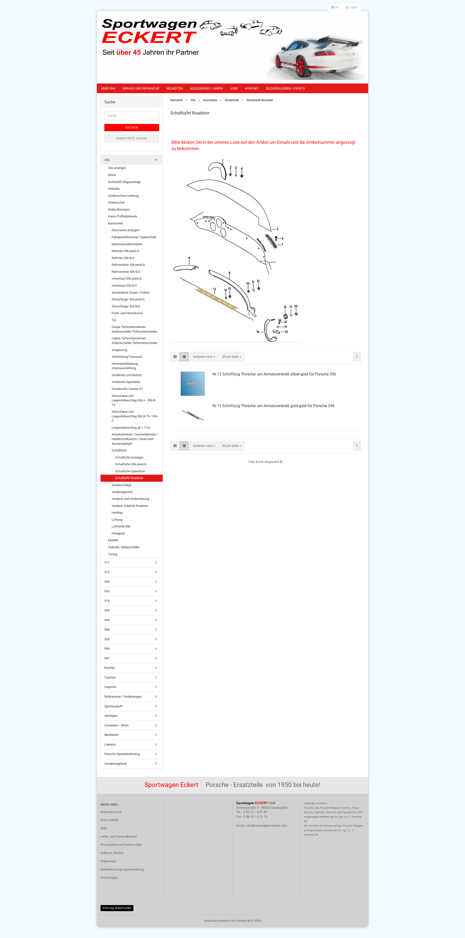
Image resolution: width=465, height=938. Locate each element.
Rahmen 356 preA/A (125, 251)
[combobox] (204, 357)
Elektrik (113, 540)
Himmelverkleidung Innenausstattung (125, 366)
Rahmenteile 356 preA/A (128, 265)
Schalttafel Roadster (129, 478)
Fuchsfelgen (109, 877)
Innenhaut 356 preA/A (126, 278)
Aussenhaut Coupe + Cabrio (130, 292)
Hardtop (117, 512)
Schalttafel (119, 450)
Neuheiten (174, 88)
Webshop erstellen (217, 921)
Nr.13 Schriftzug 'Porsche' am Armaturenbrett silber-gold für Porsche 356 (274, 374)
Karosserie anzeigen (126, 230)
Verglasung (119, 350)
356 (106, 160)
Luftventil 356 (121, 526)
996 (106, 648)
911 (106, 562)
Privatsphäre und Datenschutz (121, 844)
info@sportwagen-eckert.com (266, 825)
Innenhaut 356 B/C (124, 285)
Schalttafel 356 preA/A (130, 464)
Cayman (110, 677)
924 (106, 610)
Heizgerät (118, 533)
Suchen (131, 127)
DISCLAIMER (109, 820)
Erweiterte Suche (131, 138)
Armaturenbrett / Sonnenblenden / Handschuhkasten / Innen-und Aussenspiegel (135, 439)
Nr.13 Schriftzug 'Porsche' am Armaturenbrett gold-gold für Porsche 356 (273, 406)
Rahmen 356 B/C (123, 258)
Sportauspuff (113, 706)
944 (106, 620)
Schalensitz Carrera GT (127, 389)
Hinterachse (116, 202)
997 (106, 658)
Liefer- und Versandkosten (119, 836)
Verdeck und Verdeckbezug (130, 499)
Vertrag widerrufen (117, 908)
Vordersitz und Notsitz (127, 375)
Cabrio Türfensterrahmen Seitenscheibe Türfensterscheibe (134, 340)
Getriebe (114, 189)
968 (106, 629)
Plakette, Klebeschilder (124, 547)
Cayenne (110, 687)
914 (106, 600)
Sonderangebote (115, 763)
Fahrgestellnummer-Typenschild (134, 237)
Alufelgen (110, 715)
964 (106, 581)
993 (106, 591)
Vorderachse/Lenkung (123, 196)
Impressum (108, 861)
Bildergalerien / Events (285, 88)
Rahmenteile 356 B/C (126, 272)
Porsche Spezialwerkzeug (122, 754)
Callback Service (112, 853)
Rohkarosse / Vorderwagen (123, 696)
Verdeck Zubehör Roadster (130, 506)
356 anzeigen (117, 168)
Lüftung (117, 519)
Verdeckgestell (122, 492)
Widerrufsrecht (111, 812)
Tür (114, 320)
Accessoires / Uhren (206, 88)
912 (106, 572)
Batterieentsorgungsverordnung (122, 869)
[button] (335, 7)
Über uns (108, 88)
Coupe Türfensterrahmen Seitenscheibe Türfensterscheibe (134, 329)
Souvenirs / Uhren (116, 725)
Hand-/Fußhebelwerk (122, 216)
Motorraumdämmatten (127, 244)
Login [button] (353, 7)
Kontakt (252, 88)
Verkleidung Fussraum (127, 356)
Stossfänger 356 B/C (126, 306)
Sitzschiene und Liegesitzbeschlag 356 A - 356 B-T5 (134, 400)
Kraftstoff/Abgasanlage (124, 182)
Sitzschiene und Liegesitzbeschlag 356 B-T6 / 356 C (134, 416)
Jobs (234, 88)
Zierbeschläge (121, 485)
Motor (112, 175)
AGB (104, 828)
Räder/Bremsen (119, 209)
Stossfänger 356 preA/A (128, 299)
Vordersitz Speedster (126, 382)
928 (106, 639)
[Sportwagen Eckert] (232, 47)
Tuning (112, 554)
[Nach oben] (451, 931)
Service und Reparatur (141, 88)
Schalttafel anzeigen (129, 457)
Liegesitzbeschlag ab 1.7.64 (131, 427)
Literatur (110, 744)
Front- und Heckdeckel (127, 313)
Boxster (109, 668)
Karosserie (115, 223)
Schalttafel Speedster (130, 471)
